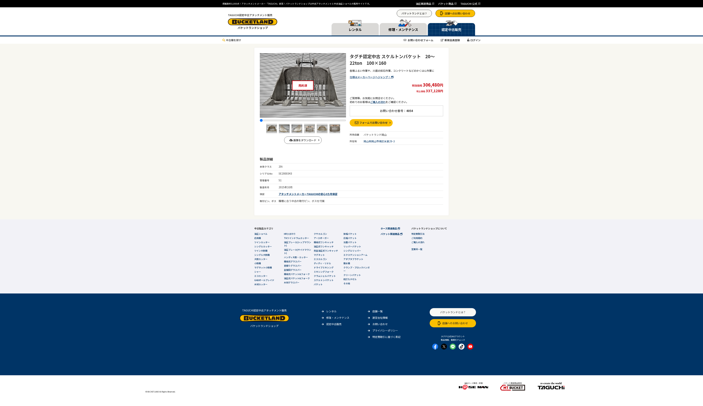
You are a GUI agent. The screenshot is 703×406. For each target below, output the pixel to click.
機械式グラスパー (293, 261)
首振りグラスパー (293, 265)
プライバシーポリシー (385, 330)
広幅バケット (350, 238)
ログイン (475, 40)
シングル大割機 (262, 254)
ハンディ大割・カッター (296, 257)
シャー (257, 271)
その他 (346, 283)
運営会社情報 (380, 317)
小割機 (257, 263)
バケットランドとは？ (414, 13)
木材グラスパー (291, 282)
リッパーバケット (352, 246)
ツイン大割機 (260, 250)
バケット (318, 284)
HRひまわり (290, 233)
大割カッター (260, 259)
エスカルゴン (320, 259)
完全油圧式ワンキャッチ (326, 250)
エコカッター (260, 275)
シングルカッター (263, 246)
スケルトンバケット (324, 280)
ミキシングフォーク (324, 271)
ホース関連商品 (389, 228)
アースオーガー (321, 238)
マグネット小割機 (263, 267)
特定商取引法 (418, 233)
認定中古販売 (334, 324)
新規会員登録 (452, 40)
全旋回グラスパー (293, 269)
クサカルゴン (320, 233)
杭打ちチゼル (350, 279)
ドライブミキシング (324, 267)
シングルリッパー (352, 250)
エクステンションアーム (355, 254)
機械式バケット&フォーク (297, 274)
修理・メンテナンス (337, 317)
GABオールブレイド (264, 280)
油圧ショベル (260, 233)
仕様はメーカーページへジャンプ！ (370, 77)
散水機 (346, 263)
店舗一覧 (377, 311)
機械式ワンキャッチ (324, 242)
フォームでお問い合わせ (373, 122)
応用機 (257, 238)
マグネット (319, 254)
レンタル (331, 311)
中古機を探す (233, 40)
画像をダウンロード (304, 140)
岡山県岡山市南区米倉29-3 (379, 141)
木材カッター (260, 284)
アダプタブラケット (353, 259)
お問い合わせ (380, 324)
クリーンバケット (352, 274)
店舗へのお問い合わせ (457, 13)
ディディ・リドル (322, 263)
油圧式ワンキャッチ (324, 246)
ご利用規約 (416, 238)
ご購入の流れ (378, 102)
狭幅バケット (350, 233)
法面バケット (350, 242)
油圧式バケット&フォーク (297, 278)
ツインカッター (262, 242)
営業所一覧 (416, 249)
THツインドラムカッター (296, 238)
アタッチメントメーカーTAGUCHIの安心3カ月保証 (308, 194)
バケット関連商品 (390, 234)
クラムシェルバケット (325, 275)
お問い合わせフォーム (420, 40)
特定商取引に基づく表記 (386, 337)
